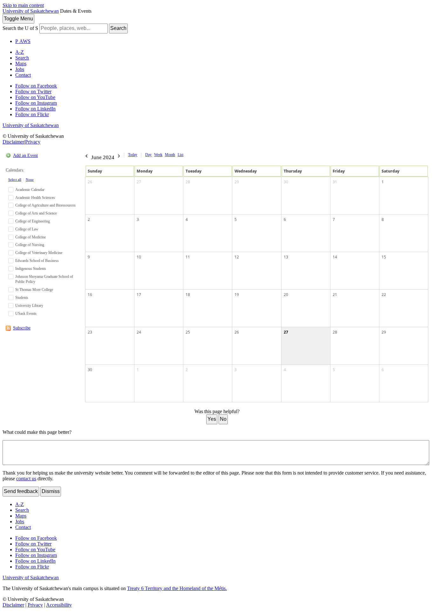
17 (139, 294)
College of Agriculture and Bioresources (45, 205)
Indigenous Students (30, 268)
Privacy (32, 141)
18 (188, 294)
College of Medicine (30, 237)
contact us (26, 478)
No (223, 419)
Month (170, 155)
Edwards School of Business (37, 260)
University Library (29, 305)
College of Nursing (29, 245)
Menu (18, 18)
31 (335, 182)
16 (90, 294)
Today (132, 155)
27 (139, 182)
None (30, 179)
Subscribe (22, 328)
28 (188, 182)
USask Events (26, 313)
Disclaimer (13, 141)
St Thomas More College (34, 289)
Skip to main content (23, 5)
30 (286, 182)
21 (335, 294)
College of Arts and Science (36, 213)
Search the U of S (20, 28)
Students (21, 297)
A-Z (19, 52)
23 (90, 332)
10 (139, 257)
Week (158, 155)
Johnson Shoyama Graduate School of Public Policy (44, 279)
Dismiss (51, 491)
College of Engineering (32, 221)
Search (118, 28)
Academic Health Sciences (35, 197)
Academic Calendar (29, 189)
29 (236, 182)
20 (286, 294)
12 (236, 257)
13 (286, 257)
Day (148, 155)
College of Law (26, 229)
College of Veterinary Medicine (38, 252)
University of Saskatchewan (31, 11)
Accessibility (59, 605)
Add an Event (25, 155)
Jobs (19, 69)
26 (90, 182)
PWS (23, 41)
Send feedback (21, 491)
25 (188, 332)
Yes (211, 419)
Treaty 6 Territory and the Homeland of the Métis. (177, 588)
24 (139, 332)
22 (384, 294)
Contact (23, 75)
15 (384, 257)
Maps (20, 63)
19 (236, 294)
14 (335, 257)
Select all (14, 179)
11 (188, 257)
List (180, 155)
